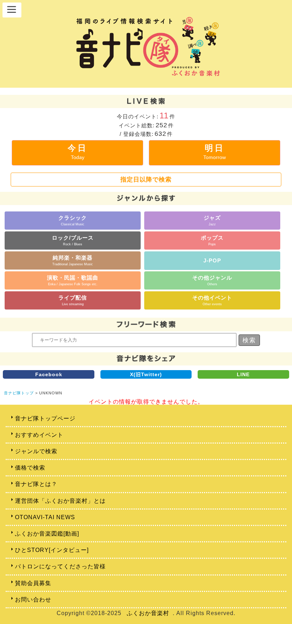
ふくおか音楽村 (148, 613)
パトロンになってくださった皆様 (60, 566)
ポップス (212, 240)
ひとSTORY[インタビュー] (52, 550)
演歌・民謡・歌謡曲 (72, 280)
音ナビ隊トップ (19, 393)
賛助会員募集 (33, 583)
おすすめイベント (39, 435)
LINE (243, 374)
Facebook (48, 374)
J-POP (212, 260)
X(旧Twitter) (146, 374)
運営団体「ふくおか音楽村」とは (60, 501)
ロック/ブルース (73, 240)
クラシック (72, 220)
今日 (78, 151)
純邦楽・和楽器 (72, 260)
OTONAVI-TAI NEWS (45, 517)
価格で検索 (30, 468)
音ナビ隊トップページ (45, 418)
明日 (214, 151)
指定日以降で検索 (146, 179)
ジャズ (212, 220)
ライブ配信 (72, 300)
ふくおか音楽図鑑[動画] (47, 534)
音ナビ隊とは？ (36, 484)
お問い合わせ (33, 600)
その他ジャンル (212, 280)
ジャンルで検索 (36, 451)
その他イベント (212, 300)
